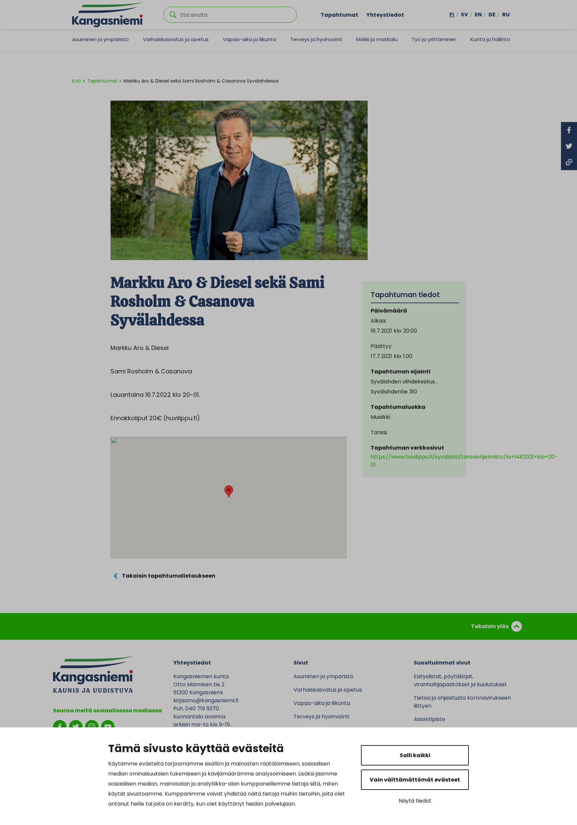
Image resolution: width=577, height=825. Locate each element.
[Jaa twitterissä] (569, 146)
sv (464, 14)
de (492, 14)
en (478, 14)
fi (451, 14)
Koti (76, 81)
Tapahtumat (339, 14)
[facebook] (59, 726)
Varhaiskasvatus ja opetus (176, 39)
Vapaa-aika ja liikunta (249, 39)
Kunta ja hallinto (490, 39)
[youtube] (108, 726)
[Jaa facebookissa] (569, 130)
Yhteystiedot (385, 14)
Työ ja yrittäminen (434, 39)
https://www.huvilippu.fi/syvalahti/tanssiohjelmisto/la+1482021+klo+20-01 (464, 461)
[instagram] (92, 726)
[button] (228, 491)
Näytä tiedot (415, 801)
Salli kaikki (415, 755)
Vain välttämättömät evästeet (415, 780)
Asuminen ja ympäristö (100, 39)
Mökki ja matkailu (377, 39)
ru (506, 14)
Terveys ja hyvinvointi (316, 39)
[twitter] (75, 726)
